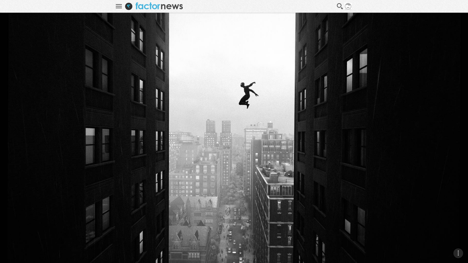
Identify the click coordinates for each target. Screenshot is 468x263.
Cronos (450, 219)
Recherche (340, 6)
